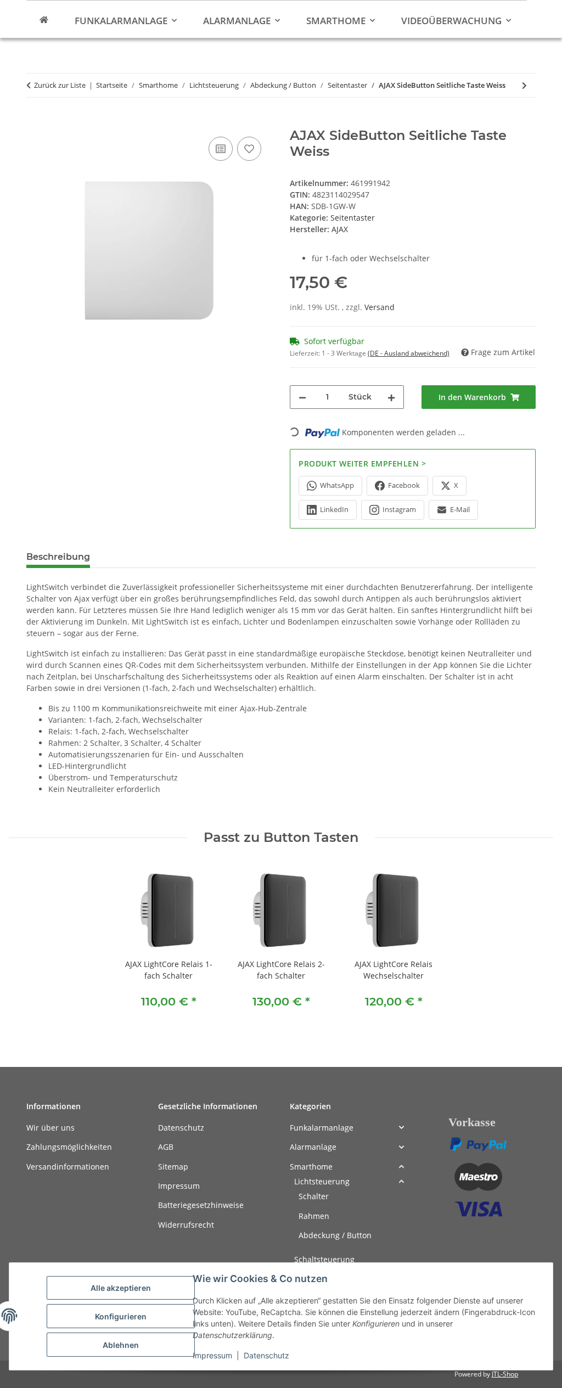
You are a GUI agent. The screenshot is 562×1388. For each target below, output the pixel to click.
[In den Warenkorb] (35, 122)
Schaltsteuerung (324, 1259)
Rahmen (314, 1216)
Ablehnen (121, 1345)
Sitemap (173, 1166)
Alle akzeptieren (121, 1288)
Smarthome (311, 1166)
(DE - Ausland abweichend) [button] (408, 353)
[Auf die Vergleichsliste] (221, 149)
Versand (379, 307)
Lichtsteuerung (322, 1181)
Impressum (212, 1355)
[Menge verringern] (302, 397)
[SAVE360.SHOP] (43, 19)
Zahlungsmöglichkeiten (69, 1147)
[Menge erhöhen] (391, 397)
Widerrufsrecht (186, 1225)
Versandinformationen (67, 1166)
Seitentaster (352, 217)
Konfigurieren (121, 1316)
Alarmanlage (313, 1147)
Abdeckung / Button (335, 1235)
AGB (165, 1147)
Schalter (314, 1196)
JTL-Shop (505, 1374)
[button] (347, 1127)
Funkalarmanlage (321, 1127)
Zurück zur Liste (60, 85)
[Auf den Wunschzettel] (249, 149)
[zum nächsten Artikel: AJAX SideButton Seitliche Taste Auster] (524, 85)
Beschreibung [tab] (58, 557)
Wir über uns (50, 1127)
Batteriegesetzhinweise (201, 1205)
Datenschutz (266, 1355)
